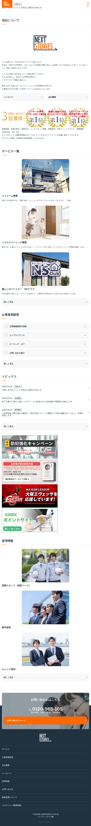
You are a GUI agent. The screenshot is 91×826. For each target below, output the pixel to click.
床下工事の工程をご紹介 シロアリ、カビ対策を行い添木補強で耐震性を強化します (37, 402)
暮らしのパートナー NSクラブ (18, 289)
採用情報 (5, 781)
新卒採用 (6, 627)
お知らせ (17, 386)
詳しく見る (8, 302)
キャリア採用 (8, 669)
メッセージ (8, 97)
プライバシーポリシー (45, 822)
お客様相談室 (7, 757)
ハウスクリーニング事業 (14, 242)
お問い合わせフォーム (16, 720)
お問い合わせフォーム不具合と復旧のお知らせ (22, 390)
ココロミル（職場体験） (12, 805)
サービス (5, 749)
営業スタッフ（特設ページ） (16, 585)
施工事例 (17, 398)
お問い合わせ (7, 789)
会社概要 (52, 97)
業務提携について (9, 797)
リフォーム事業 (10, 196)
